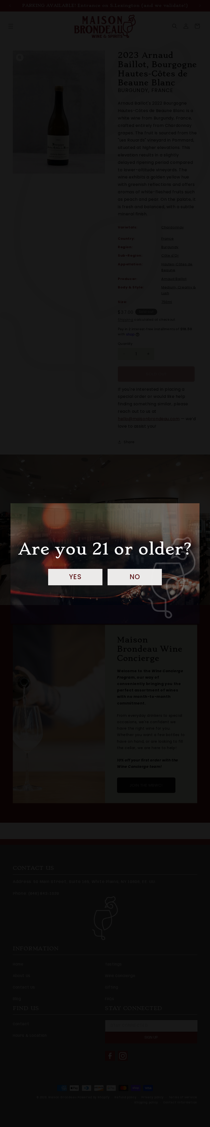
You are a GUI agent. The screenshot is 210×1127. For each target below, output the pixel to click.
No (135, 576)
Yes (75, 576)
